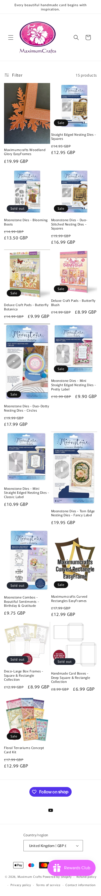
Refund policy (86, 876)
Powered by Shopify (57, 876)
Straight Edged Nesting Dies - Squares (73, 136)
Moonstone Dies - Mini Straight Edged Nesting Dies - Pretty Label (73, 384)
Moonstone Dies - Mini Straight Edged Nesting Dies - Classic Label (26, 492)
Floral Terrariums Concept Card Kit (24, 750)
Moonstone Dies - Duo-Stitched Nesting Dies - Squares (69, 224)
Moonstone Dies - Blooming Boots (26, 222)
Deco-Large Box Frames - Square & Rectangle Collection (23, 675)
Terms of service (48, 885)
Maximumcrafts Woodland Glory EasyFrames (25, 152)
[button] (11, 37)
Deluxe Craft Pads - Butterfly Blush (73, 302)
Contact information (80, 885)
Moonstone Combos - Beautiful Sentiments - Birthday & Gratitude (21, 601)
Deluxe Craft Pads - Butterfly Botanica (26, 307)
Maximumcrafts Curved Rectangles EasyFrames (69, 598)
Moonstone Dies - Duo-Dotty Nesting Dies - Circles (26, 408)
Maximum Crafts (30, 876)
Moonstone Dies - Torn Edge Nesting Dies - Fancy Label (73, 513)
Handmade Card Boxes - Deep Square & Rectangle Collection (70, 677)
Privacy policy (21, 885)
